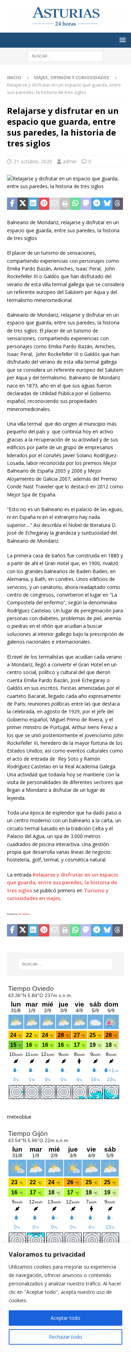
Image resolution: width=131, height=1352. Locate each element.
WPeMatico (24, 914)
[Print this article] (65, 204)
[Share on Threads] (117, 204)
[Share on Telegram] (96, 204)
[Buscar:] (65, 55)
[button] (121, 39)
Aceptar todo (65, 1318)
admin (70, 161)
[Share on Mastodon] (86, 204)
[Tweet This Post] (22, 204)
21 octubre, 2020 (33, 161)
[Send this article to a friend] (54, 204)
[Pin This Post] (44, 204)
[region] (65, 1297)
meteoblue (19, 1116)
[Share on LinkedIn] (33, 204)
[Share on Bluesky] (107, 204)
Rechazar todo (65, 1336)
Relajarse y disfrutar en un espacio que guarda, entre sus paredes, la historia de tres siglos (62, 882)
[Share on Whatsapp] (75, 204)
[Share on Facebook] (12, 204)
